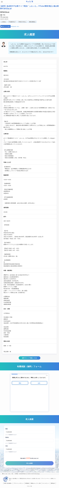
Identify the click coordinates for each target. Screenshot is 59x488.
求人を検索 (29, 463)
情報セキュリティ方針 (36, 483)
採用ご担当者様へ (8, 483)
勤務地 (7, 437)
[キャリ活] (29, 2)
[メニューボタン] (2, 2)
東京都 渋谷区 (5, 17)
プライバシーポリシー (19, 483)
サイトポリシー (45, 483)
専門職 (3, 15)
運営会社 (53, 483)
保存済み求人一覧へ (15, 26)
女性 (39, 383)
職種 (6, 429)
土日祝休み (3, 21)
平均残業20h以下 (12, 21)
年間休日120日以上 (22, 21)
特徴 (6, 446)
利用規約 (27, 483)
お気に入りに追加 (6, 26)
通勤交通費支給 (32, 21)
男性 (20, 383)
